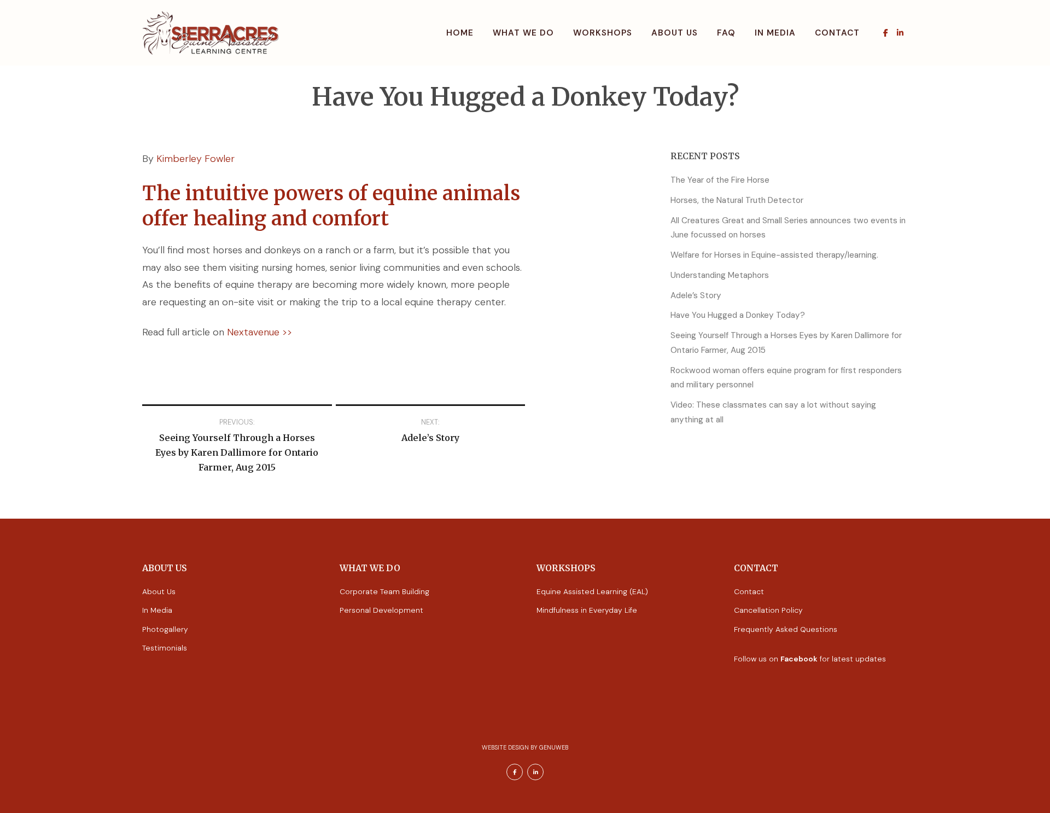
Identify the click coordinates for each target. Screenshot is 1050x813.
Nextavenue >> (259, 332)
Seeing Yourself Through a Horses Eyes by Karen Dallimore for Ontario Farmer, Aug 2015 (786, 343)
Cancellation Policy (768, 610)
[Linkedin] (900, 32)
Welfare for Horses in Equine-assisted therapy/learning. (774, 254)
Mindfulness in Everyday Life (586, 610)
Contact (837, 32)
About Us (674, 32)
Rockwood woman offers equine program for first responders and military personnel (786, 378)
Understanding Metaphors (719, 275)
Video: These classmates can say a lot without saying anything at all (773, 412)
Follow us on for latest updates (810, 659)
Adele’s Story (695, 295)
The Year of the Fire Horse (719, 180)
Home (460, 32)
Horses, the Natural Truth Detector (736, 200)
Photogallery (165, 629)
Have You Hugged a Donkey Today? (737, 315)
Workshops (602, 32)
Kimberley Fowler (195, 158)
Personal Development (381, 610)
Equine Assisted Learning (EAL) (592, 591)
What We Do (523, 32)
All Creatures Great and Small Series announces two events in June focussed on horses (788, 228)
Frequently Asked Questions (785, 629)
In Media (775, 32)
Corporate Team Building (384, 591)
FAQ (726, 32)
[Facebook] (885, 32)
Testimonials (164, 648)
